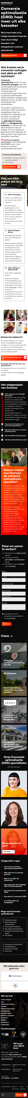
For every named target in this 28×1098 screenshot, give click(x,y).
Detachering (5, 1022)
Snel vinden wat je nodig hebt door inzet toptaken (13, 690)
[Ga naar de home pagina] (7, 3)
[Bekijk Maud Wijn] (14, 784)
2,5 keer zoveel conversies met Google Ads (11, 717)
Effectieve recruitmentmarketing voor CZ (14, 663)
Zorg (2, 1002)
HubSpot (3, 1020)
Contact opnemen (9, 167)
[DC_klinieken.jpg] (15, 976)
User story (8, 951)
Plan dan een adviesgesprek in (12, 358)
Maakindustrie (5, 1011)
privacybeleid (11, 618)
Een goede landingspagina (14, 929)
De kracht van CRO (11, 949)
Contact (19, 1095)
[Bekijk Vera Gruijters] (14, 813)
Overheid (3, 1006)
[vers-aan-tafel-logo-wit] (15, 985)
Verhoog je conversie (9, 55)
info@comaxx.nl (6, 1065)
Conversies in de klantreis (13, 944)
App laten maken (6, 1013)
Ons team (7, 852)
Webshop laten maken (8, 1008)
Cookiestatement (5, 1086)
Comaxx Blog (5, 1024)
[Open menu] (2, 1095)
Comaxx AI (4, 1018)
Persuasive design (11, 920)
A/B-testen (13, 287)
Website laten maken (7, 1004)
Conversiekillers (10, 946)
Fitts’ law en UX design (12, 926)
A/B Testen (8, 935)
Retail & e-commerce (7, 1015)
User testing (9, 162)
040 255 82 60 (5, 1069)
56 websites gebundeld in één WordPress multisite (13, 745)
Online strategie (6, 999)
